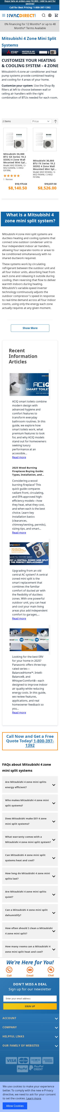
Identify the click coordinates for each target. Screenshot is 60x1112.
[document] (30, 1097)
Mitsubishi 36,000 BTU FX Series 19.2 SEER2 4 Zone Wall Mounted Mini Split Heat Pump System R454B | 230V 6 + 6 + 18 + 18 (44, 165)
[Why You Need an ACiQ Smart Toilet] (30, 384)
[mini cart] (56, 15)
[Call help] (9, 971)
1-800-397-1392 (39, 743)
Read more (19, 457)
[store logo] (21, 15)
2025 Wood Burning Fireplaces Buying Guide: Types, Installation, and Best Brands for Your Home (29, 471)
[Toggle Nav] (4, 15)
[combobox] (43, 15)
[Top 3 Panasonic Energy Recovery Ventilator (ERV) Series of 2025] (30, 640)
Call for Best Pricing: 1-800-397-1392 (30, 7)
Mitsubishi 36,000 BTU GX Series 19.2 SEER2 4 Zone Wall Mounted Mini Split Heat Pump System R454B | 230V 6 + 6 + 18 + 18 (14, 158)
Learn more (33, 1098)
